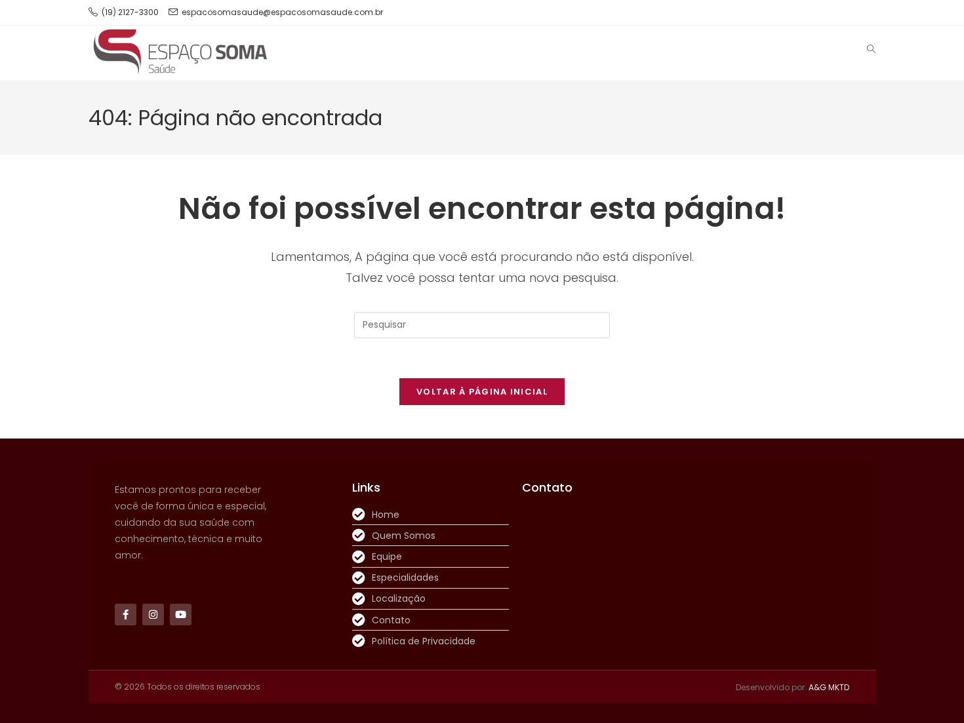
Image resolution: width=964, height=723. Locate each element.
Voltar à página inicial (482, 391)
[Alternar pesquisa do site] (871, 50)
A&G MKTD (829, 687)
